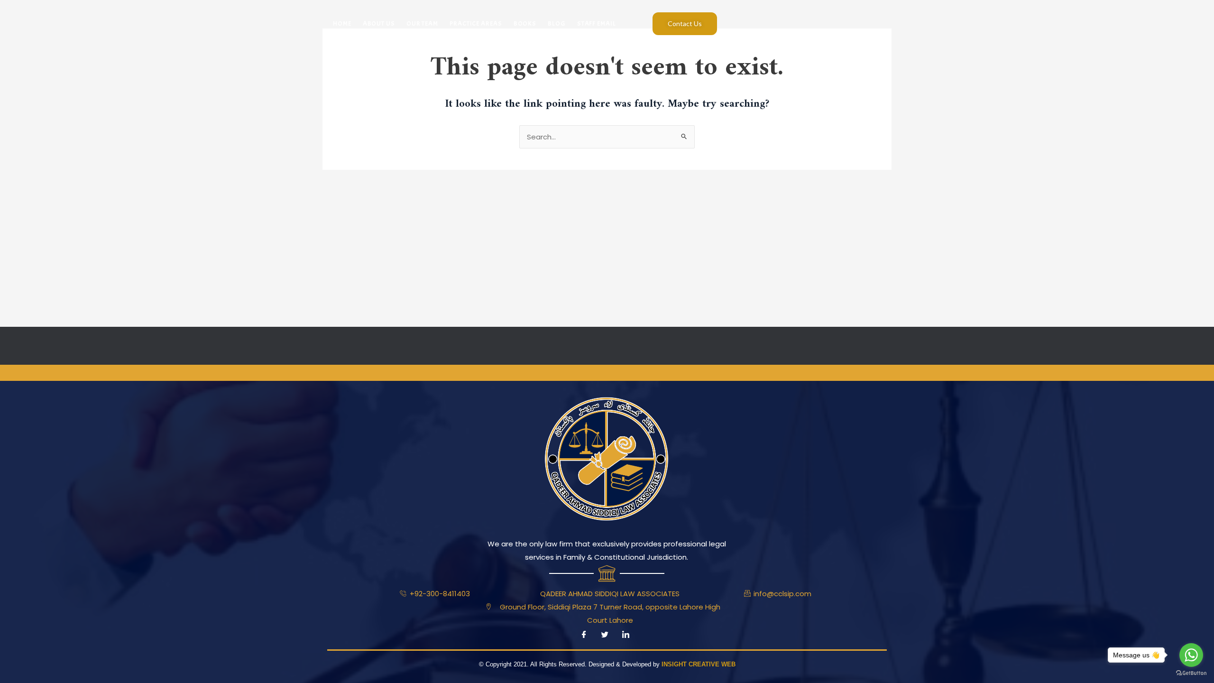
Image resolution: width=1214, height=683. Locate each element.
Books (525, 23)
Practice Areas (476, 23)
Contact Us (685, 23)
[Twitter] (605, 635)
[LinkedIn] (625, 635)
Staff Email (596, 23)
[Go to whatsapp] (1191, 655)
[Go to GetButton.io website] (1191, 673)
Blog (557, 23)
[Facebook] (584, 635)
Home (342, 23)
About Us (379, 23)
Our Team (422, 23)
